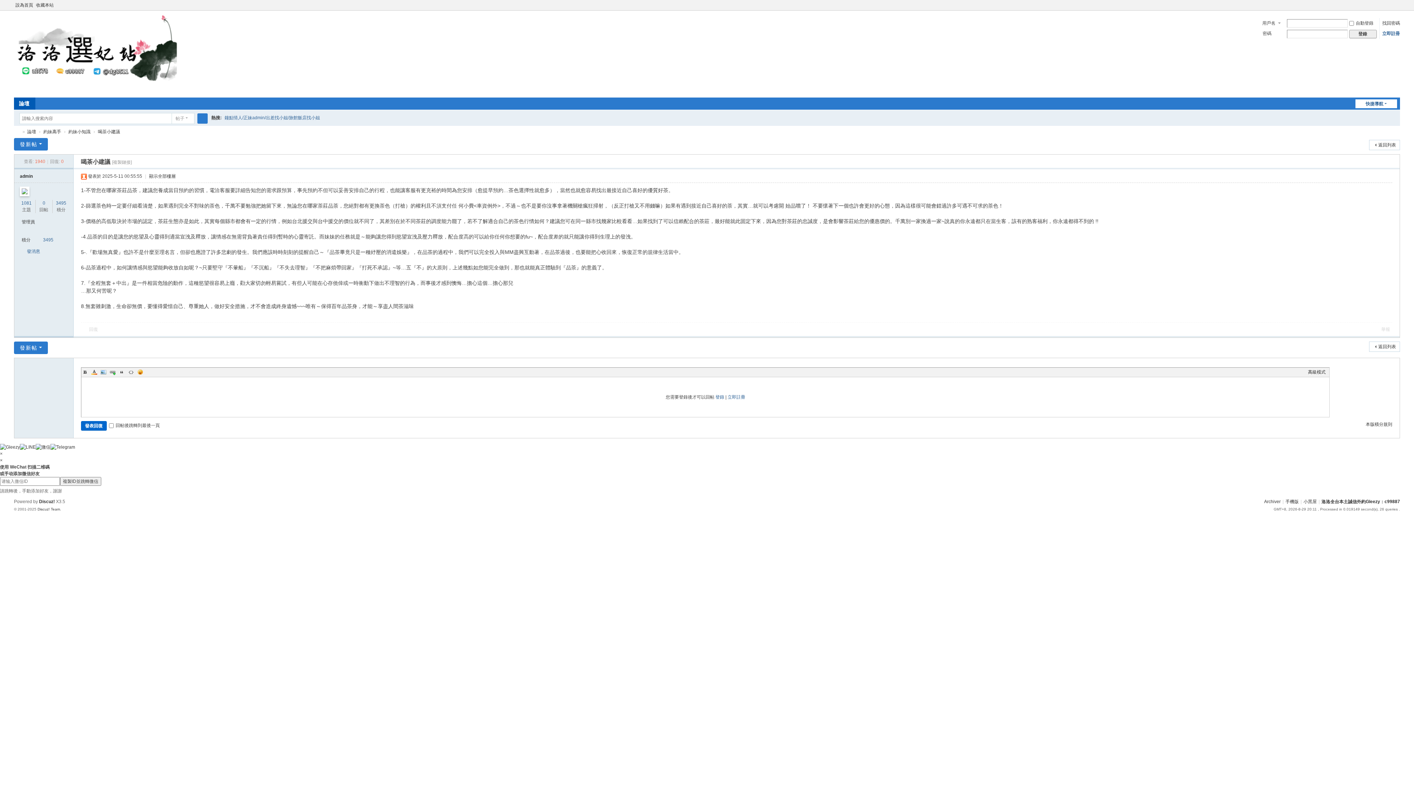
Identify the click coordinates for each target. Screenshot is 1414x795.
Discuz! (47, 501)
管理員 (28, 222)
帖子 (180, 118)
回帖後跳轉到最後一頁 (138, 425)
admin (26, 176)
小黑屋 (1310, 501)
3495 (61, 203)
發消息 (33, 251)
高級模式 (1317, 372)
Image (103, 372)
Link (112, 372)
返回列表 (1387, 145)
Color (94, 372)
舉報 (1385, 329)
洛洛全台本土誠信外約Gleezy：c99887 (17, 132)
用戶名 (1269, 23)
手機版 (1292, 501)
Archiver (1272, 501)
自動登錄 (1364, 23)
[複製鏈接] (122, 162)
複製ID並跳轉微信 (80, 481)
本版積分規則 (1379, 424)
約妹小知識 (79, 131)
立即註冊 (1391, 33)
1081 (26, 203)
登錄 (719, 397)
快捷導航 (1374, 103)
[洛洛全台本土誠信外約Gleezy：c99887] (98, 53)
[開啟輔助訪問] (1390, 5)
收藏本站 (45, 5)
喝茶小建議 (109, 131)
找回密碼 (1391, 23)
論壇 (24, 103)
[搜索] (202, 118)
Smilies (140, 372)
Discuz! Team (49, 509)
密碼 (1267, 33)
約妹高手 (52, 131)
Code (131, 372)
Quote (122, 372)
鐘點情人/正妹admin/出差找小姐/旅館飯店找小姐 (272, 117)
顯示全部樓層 (162, 176)
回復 (93, 329)
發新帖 (29, 144)
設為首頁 (24, 5)
